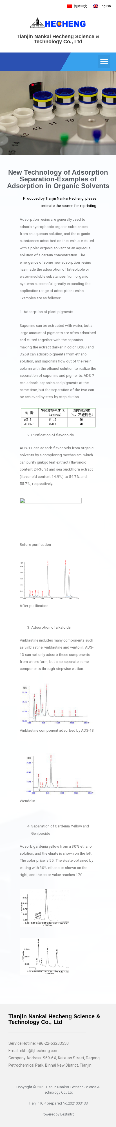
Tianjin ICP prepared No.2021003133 (58, 1103)
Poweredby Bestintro (58, 1114)
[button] (104, 61)
